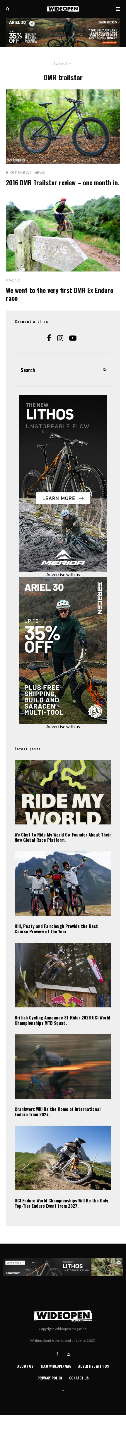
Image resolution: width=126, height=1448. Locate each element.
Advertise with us (63, 574)
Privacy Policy (50, 1377)
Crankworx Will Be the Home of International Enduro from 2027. (58, 1111)
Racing (13, 280)
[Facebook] (57, 1354)
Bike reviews (18, 172)
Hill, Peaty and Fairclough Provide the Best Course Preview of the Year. (56, 928)
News (39, 172)
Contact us (79, 1377)
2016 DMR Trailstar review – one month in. (63, 182)
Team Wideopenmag (55, 1366)
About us (25, 1366)
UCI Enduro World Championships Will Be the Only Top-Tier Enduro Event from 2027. (61, 1203)
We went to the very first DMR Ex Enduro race (59, 294)
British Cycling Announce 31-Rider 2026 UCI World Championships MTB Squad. (62, 1020)
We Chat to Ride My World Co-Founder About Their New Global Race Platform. (63, 837)
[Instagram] (68, 1354)
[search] (104, 370)
